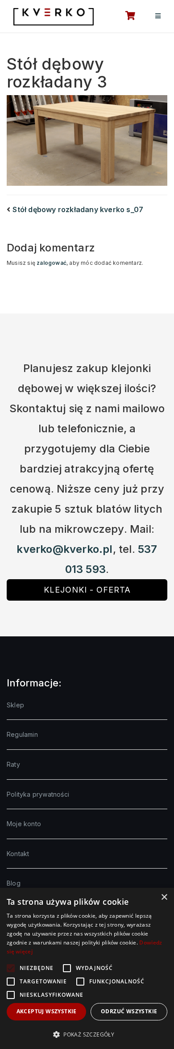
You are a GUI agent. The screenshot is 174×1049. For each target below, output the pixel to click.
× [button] (164, 897)
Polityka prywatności (38, 794)
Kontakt (18, 853)
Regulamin (22, 734)
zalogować (51, 262)
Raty (13, 764)
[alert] (87, 968)
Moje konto (24, 823)
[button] (87, 1034)
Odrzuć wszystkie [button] (129, 1011)
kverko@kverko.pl (64, 549)
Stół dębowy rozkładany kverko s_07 (77, 209)
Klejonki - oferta (87, 589)
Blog (14, 883)
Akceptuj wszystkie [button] (47, 1011)
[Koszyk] (125, 16)
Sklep (15, 705)
